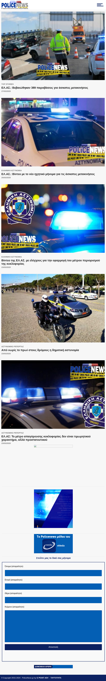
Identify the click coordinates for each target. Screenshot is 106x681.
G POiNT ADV (42, 678)
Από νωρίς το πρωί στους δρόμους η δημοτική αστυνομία (40, 350)
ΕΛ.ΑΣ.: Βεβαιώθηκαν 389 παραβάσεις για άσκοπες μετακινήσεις (44, 87)
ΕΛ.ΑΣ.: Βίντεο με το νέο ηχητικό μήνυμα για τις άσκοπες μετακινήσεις (48, 174)
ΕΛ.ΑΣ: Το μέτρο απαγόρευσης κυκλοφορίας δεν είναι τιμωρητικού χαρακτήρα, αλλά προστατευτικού (46, 438)
